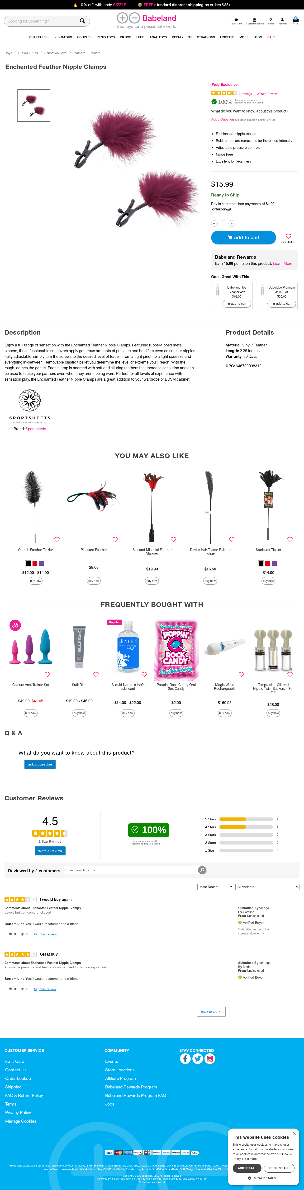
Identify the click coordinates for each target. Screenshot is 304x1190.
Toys (8, 53)
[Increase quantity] (231, 223)
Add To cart (247, 237)
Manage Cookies (20, 1121)
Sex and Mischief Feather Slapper (152, 552)
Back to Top (209, 1011)
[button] (28, 563)
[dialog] (263, 1157)
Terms (10, 1103)
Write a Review (267, 94)
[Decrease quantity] (214, 223)
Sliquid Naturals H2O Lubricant (128, 687)
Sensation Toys (55, 53)
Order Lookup (18, 1078)
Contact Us (16, 1069)
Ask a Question (222, 119)
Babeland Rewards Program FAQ (135, 1095)
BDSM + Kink (28, 53)
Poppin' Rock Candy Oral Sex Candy (176, 687)
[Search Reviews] (202, 870)
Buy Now (35, 581)
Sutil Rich (79, 685)
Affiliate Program (120, 1078)
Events (111, 1061)
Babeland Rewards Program (131, 1086)
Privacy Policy (18, 1112)
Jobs (109, 1103)
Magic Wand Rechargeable (225, 687)
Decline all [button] (279, 1168)
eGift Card (14, 1061)
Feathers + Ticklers (86, 53)
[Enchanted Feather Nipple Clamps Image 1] (136, 167)
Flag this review (45, 934)
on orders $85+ (184, 4)
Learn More (282, 263)
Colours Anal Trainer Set (30, 685)
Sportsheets (36, 428)
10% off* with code (99, 4)
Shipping (13, 1086)
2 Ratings (245, 94)
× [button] (294, 1133)
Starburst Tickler (268, 550)
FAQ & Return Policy (24, 1095)
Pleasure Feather (94, 550)
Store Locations (120, 1069)
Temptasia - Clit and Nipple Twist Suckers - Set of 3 (273, 689)
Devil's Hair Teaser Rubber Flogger (210, 552)
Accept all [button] (247, 1168)
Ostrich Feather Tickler (35, 550)
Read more (249, 1159)
